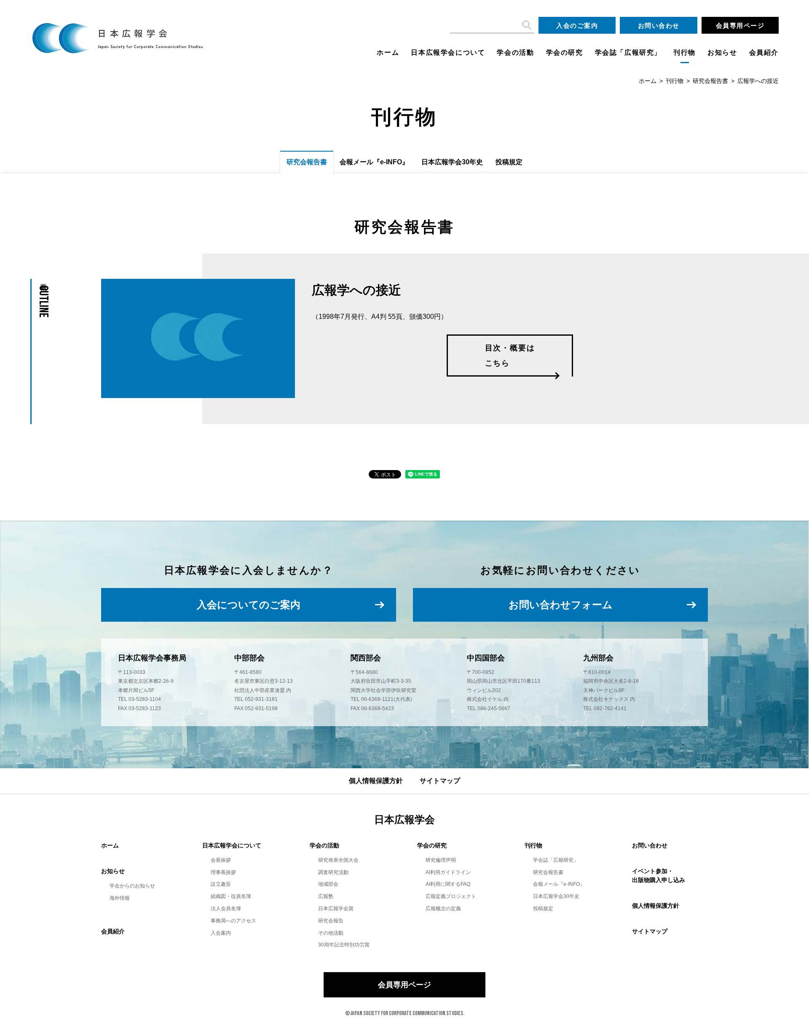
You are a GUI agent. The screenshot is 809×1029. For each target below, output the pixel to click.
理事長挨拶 (223, 872)
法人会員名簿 (226, 908)
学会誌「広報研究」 (628, 52)
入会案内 (221, 933)
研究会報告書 (710, 81)
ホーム (388, 52)
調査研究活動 (333, 872)
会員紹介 (764, 52)
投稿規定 (509, 162)
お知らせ (722, 52)
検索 (525, 25)
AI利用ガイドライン (448, 872)
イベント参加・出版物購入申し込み (658, 875)
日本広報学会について (448, 52)
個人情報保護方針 (376, 780)
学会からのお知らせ (132, 886)
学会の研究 (564, 52)
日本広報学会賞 (336, 908)
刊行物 (684, 52)
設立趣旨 (221, 884)
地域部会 (328, 884)
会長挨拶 (221, 860)
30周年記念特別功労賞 (344, 945)
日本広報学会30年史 (452, 162)
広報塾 (325, 896)
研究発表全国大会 (338, 860)
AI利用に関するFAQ (448, 884)
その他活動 (330, 933)
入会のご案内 (577, 25)
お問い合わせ (659, 25)
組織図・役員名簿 (231, 896)
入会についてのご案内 (248, 604)
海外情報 (120, 898)
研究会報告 (330, 921)
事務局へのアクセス (233, 921)
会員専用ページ (740, 25)
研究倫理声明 (441, 860)
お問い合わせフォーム (561, 604)
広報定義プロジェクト (451, 896)
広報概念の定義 (443, 908)
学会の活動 (515, 52)
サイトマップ (440, 780)
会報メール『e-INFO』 (374, 162)
